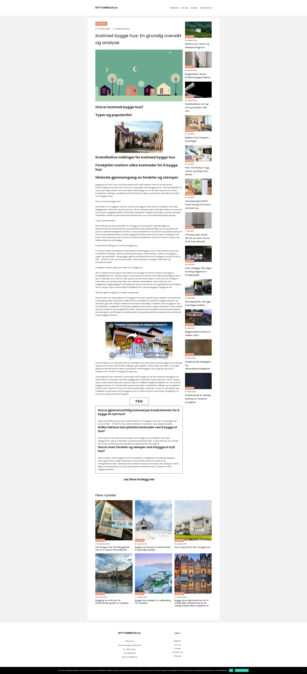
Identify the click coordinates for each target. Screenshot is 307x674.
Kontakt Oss (206, 7)
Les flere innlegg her (139, 479)
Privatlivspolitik (242, 670)
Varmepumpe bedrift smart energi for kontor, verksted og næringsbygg (198, 205)
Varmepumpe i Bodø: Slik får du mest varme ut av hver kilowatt (197, 238)
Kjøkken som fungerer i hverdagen (197, 139)
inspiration (190, 37)
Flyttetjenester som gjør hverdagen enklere (198, 303)
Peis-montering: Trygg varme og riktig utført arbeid (197, 171)
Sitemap (177, 656)
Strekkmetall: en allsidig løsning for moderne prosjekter (197, 399)
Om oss (184, 7)
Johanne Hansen (122, 29)
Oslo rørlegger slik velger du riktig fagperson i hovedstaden (198, 272)
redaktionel (101, 24)
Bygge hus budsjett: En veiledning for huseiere (153, 601)
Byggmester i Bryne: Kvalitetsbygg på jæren (197, 76)
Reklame (174, 7)
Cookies (194, 7)
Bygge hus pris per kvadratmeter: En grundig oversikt (153, 548)
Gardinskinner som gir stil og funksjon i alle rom (197, 108)
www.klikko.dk (131, 657)
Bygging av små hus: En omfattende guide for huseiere (112, 601)
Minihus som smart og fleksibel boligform (197, 45)
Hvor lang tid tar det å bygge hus (192, 547)
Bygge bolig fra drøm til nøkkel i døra (197, 333)
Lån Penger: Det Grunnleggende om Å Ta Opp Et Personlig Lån (112, 548)
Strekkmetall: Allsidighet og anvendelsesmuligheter (198, 365)
